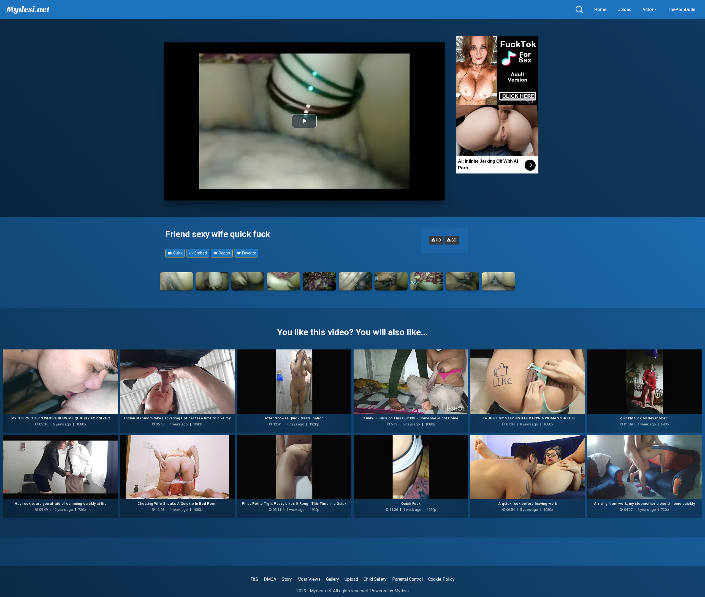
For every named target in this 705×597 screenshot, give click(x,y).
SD (453, 240)
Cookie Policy (441, 579)
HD (438, 240)
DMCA (270, 579)
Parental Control (407, 579)
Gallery (332, 579)
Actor (648, 9)
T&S (255, 579)
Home (600, 9)
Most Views (309, 579)
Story (287, 579)
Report (224, 253)
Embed (200, 253)
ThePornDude (681, 9)
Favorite (248, 253)
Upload (624, 9)
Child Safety (375, 579)
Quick (177, 253)
